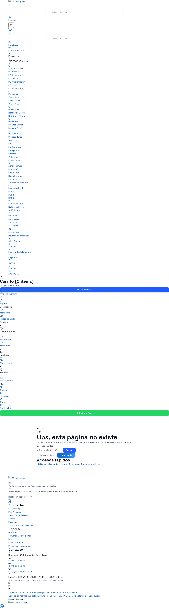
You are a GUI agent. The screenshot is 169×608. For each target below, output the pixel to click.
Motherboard (15, 147)
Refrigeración (14, 150)
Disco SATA (14, 172)
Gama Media (14, 100)
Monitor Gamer (15, 124)
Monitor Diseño (15, 128)
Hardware (4, 355)
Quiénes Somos (15, 542)
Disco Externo (15, 176)
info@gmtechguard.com (20, 571)
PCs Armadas (14, 512)
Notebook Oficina (16, 116)
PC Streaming (14, 75)
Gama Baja (13, 97)
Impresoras (13, 232)
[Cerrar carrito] (1, 277)
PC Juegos (13, 71)
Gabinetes (13, 157)
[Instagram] (84, 500)
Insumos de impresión (18, 235)
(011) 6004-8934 (16, 560)
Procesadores (15, 136)
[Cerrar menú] (1, 297)
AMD (10, 140)
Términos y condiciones (19, 535)
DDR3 (11, 198)
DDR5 (11, 191)
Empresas (13, 522)
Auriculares (13, 219)
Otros (11, 229)
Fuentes (12, 153)
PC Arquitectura (16, 88)
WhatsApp (86, 413)
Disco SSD (13, 169)
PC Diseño (13, 85)
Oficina (11, 518)
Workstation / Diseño (18, 515)
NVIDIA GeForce (16, 207)
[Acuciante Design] (84, 602)
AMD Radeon (14, 210)
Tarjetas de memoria (18, 182)
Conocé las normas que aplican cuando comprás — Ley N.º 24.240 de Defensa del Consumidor (54, 595)
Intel (10, 143)
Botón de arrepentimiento (65, 592)
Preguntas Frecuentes (19, 546)
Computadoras (7, 331)
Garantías (13, 532)
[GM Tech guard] (84, 4)
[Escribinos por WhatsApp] (84, 606)
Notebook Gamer (16, 112)
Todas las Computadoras (20, 525)
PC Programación (16, 81)
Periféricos (5, 372)
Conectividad (14, 160)
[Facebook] (84, 502)
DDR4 (11, 194)
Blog (10, 539)
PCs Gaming (14, 508)
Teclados (12, 222)
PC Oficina (13, 78)
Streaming (13, 225)
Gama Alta (13, 104)
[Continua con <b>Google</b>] (11, 25)
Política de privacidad (42, 592)
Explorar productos (85, 289)
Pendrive (12, 179)
